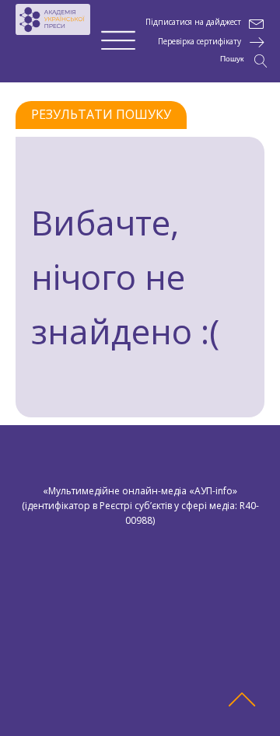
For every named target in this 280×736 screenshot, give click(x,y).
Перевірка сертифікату (199, 41)
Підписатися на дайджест (193, 22)
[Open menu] (118, 41)
